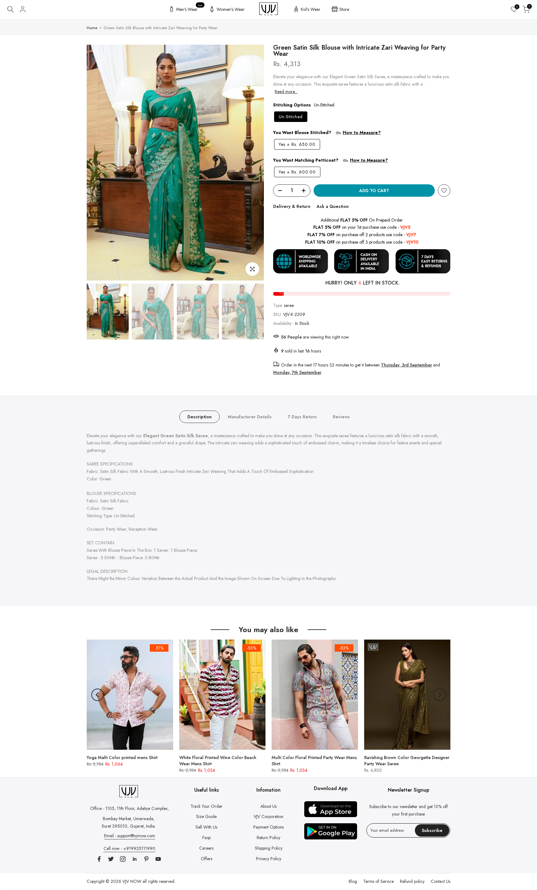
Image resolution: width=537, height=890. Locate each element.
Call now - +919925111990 (129, 848)
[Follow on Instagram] (123, 859)
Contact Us (440, 881)
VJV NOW (131, 881)
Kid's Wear (310, 9)
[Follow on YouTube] (158, 859)
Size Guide (206, 816)
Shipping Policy (268, 848)
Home (92, 28)
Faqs (206, 837)
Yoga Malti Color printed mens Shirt (122, 757)
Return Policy (268, 837)
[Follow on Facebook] (99, 859)
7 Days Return (302, 416)
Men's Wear (189, 8)
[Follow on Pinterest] (146, 859)
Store (344, 9)
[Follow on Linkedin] (134, 859)
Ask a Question (333, 206)
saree (289, 305)
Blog (353, 881)
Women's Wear (231, 9)
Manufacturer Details (250, 416)
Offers (206, 859)
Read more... (286, 91)
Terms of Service (378, 881)
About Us (268, 806)
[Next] (253, 162)
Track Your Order (206, 806)
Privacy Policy (268, 859)
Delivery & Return (291, 206)
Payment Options (268, 827)
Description (199, 416)
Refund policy (412, 881)
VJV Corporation (268, 816)
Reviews (341, 416)
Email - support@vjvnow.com (129, 836)
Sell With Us (206, 827)
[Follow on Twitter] (111, 859)
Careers (206, 848)
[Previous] (97, 162)
